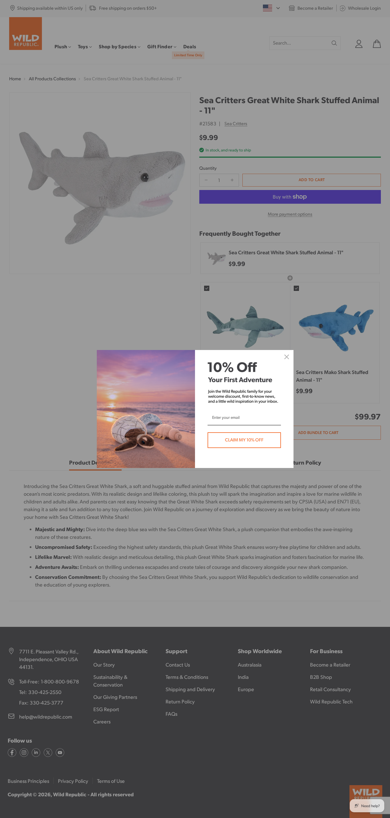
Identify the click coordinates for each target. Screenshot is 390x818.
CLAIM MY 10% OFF (244, 440)
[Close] (286, 357)
